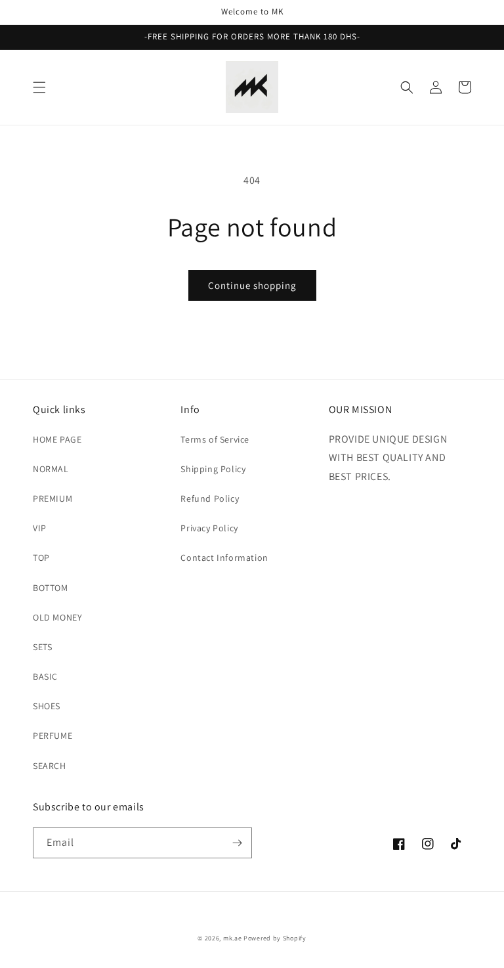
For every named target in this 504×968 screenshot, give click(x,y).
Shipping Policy (212, 469)
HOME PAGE (57, 439)
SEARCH (49, 766)
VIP (40, 528)
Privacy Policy (209, 528)
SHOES (46, 706)
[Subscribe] (236, 842)
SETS (42, 647)
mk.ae (232, 938)
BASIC (45, 676)
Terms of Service (214, 439)
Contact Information (224, 557)
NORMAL (51, 469)
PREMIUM (52, 498)
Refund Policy (209, 498)
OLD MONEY (57, 617)
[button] (39, 87)
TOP (41, 557)
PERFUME (52, 735)
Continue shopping (252, 285)
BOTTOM (50, 588)
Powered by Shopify (274, 938)
